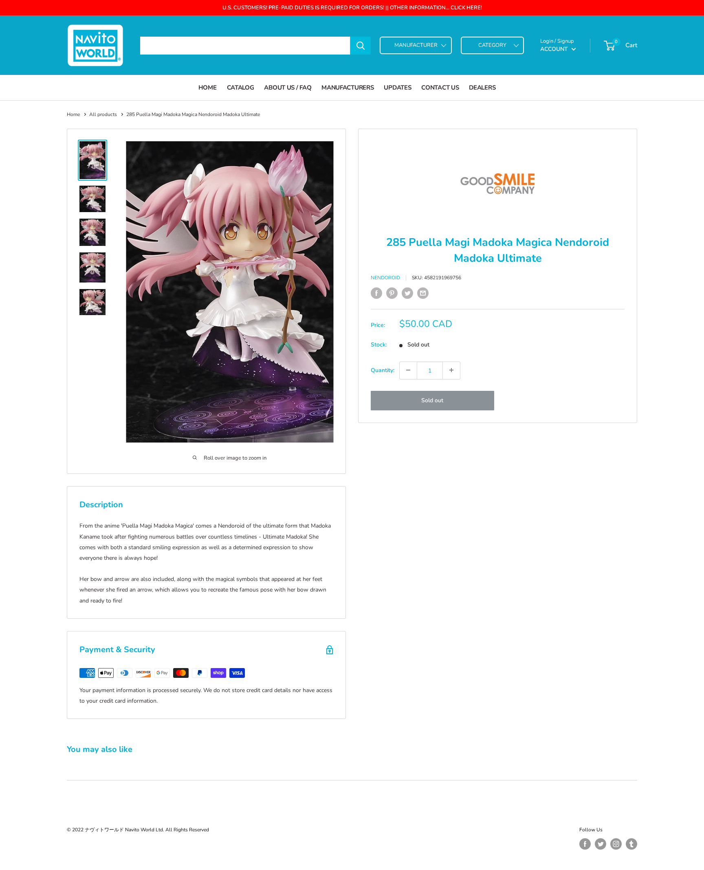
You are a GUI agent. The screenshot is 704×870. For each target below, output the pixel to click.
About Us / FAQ (287, 87)
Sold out (432, 400)
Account (555, 49)
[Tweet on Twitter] (407, 293)
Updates (397, 87)
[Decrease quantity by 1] (408, 370)
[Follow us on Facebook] (585, 844)
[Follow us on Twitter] (600, 844)
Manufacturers (347, 87)
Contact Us (440, 87)
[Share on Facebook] (376, 293)
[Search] (360, 46)
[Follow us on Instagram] (616, 844)
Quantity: (382, 370)
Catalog (240, 87)
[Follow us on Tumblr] (631, 844)
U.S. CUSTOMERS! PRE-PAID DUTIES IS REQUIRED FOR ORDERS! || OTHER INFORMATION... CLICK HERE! (352, 7)
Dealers (482, 87)
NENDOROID (385, 277)
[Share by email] (423, 293)
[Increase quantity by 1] (451, 370)
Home (207, 87)
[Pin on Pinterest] (392, 293)
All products (103, 114)
